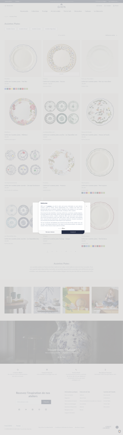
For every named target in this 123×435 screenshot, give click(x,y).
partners (49, 206)
